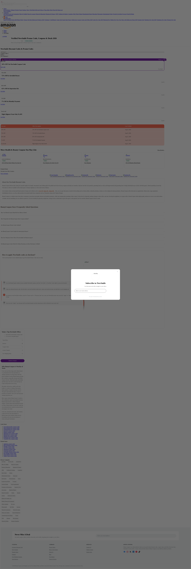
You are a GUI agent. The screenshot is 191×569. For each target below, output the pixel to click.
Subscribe (111, 290)
